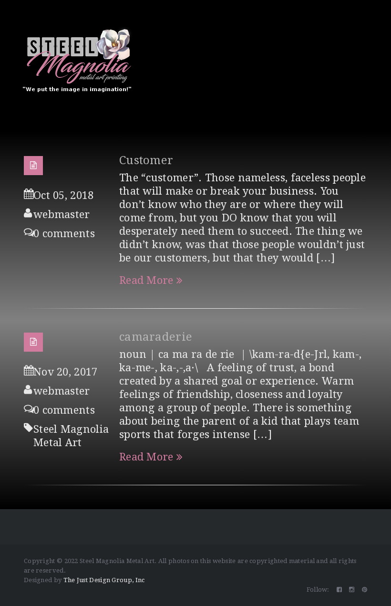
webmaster (61, 214)
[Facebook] (339, 589)
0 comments (64, 234)
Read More (146, 280)
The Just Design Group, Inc (104, 580)
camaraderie (155, 337)
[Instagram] (351, 589)
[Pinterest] (364, 589)
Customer (146, 160)
